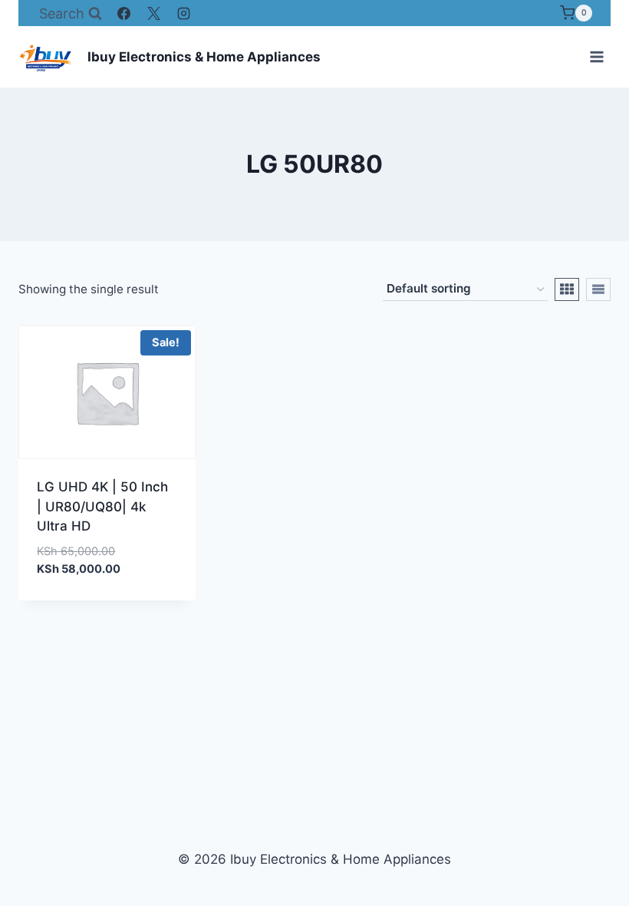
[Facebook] (124, 13)
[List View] (598, 289)
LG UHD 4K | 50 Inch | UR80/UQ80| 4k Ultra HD (102, 506)
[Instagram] (184, 13)
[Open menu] (596, 56)
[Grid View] (567, 289)
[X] (154, 13)
